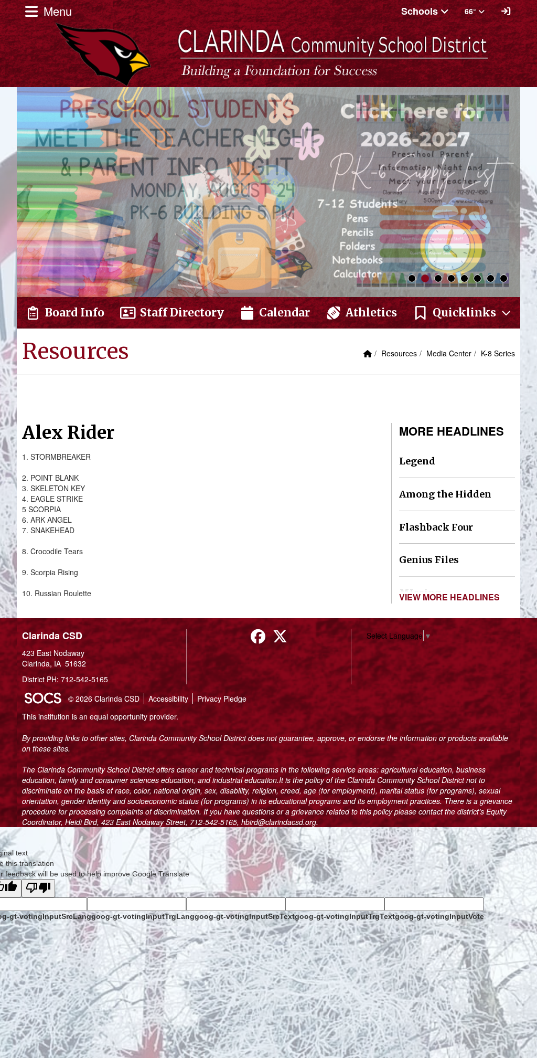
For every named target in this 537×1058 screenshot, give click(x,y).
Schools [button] (421, 11)
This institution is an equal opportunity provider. (100, 716)
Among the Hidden (445, 494)
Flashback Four (436, 527)
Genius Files (429, 560)
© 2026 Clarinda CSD (103, 698)
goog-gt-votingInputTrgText (345, 916)
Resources (399, 353)
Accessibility (168, 698)
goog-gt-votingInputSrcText (245, 916)
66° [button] (471, 11)
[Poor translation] (38, 888)
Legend (417, 461)
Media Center (448, 353)
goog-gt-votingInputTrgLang (143, 916)
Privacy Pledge (221, 698)
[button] (462, 313)
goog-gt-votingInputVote (439, 916)
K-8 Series (498, 353)
